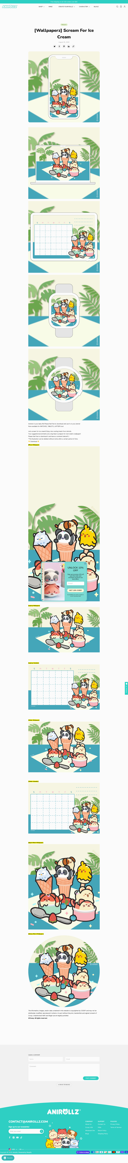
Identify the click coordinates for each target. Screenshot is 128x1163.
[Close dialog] (85, 564)
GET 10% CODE (75, 590)
